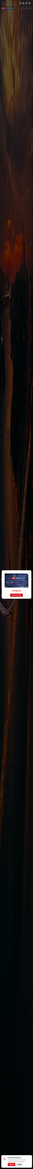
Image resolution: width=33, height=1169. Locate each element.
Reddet (19, 1164)
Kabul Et (11, 1164)
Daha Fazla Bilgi (16, 595)
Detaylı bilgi (21, 1161)
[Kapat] (28, 573)
